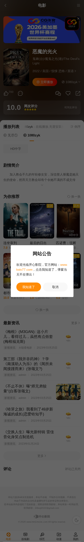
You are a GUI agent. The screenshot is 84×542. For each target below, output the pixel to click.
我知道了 (28, 287)
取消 (55, 287)
